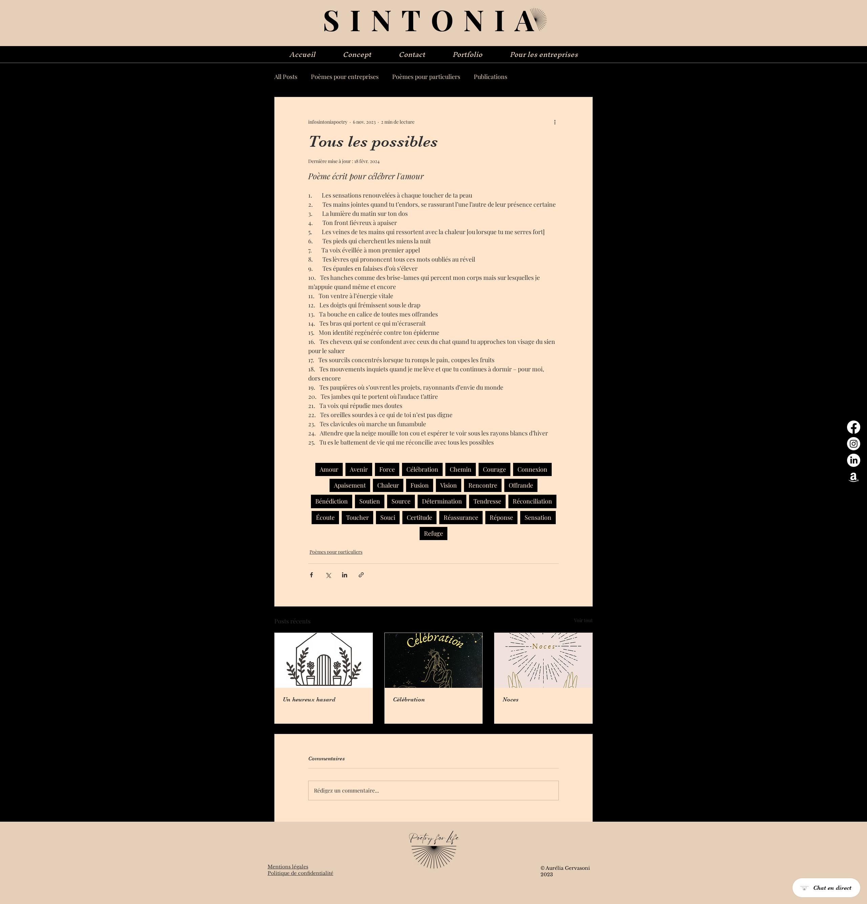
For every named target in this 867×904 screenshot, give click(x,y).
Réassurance (461, 517)
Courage (494, 469)
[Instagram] (853, 443)
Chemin (460, 469)
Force (387, 469)
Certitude (419, 517)
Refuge (433, 533)
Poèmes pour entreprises (345, 77)
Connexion (532, 469)
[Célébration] (434, 660)
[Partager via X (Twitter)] (328, 575)
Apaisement (350, 485)
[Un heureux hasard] (324, 660)
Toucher (357, 517)
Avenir (359, 469)
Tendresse (487, 501)
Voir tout (583, 620)
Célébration (422, 469)
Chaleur (388, 485)
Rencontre (482, 485)
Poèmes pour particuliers (426, 77)
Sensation (538, 517)
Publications (490, 77)
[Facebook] (853, 427)
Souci (387, 517)
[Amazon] (853, 477)
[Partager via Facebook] (311, 575)
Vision (448, 485)
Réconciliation (532, 501)
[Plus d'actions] (555, 122)
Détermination (442, 501)
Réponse (501, 517)
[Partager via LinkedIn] (344, 575)
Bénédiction (331, 501)
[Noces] (543, 660)
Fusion (419, 485)
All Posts (285, 77)
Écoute (325, 517)
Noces (511, 699)
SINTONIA (433, 19)
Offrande (521, 485)
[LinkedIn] (853, 460)
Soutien (369, 501)
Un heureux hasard (309, 699)
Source (401, 501)
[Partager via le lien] (361, 575)
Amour (329, 469)
